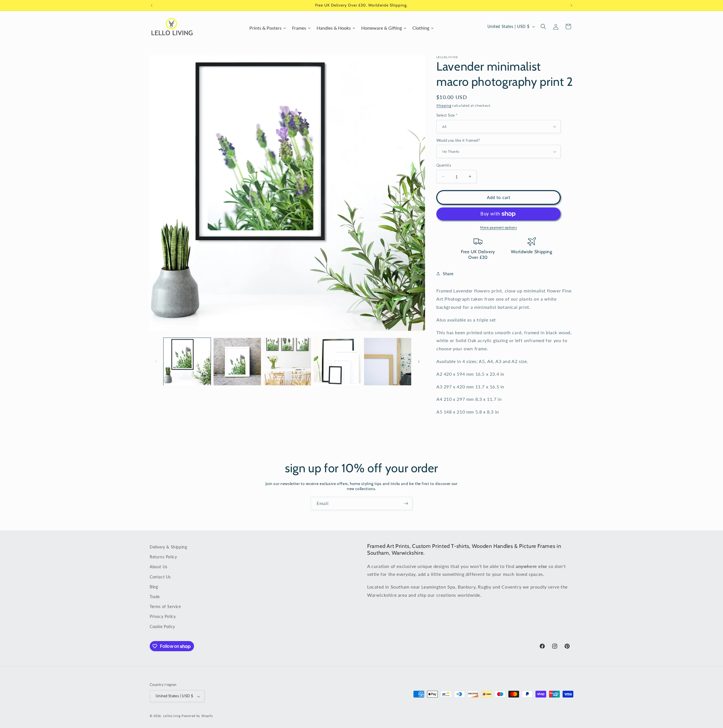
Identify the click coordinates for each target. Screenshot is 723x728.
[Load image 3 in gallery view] (287, 361)
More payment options (498, 227)
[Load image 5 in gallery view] (387, 361)
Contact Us (160, 576)
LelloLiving (172, 716)
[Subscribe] (406, 503)
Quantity (443, 165)
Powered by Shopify (197, 716)
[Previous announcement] (151, 5)
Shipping (443, 105)
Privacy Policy (163, 616)
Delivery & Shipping (168, 547)
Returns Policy (163, 557)
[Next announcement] (571, 5)
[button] (543, 26)
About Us (158, 567)
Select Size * (447, 115)
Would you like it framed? (458, 140)
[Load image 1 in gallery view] (187, 361)
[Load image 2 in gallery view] (237, 361)
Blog (154, 586)
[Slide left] (156, 361)
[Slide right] (419, 361)
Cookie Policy (162, 626)
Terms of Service (165, 606)
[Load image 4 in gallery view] (337, 361)
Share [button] (448, 273)
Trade (155, 596)
